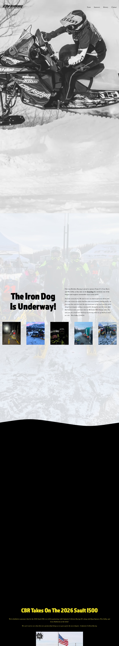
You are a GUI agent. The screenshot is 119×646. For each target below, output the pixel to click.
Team (89, 7)
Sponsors (97, 7)
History (105, 7)
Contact (114, 7)
